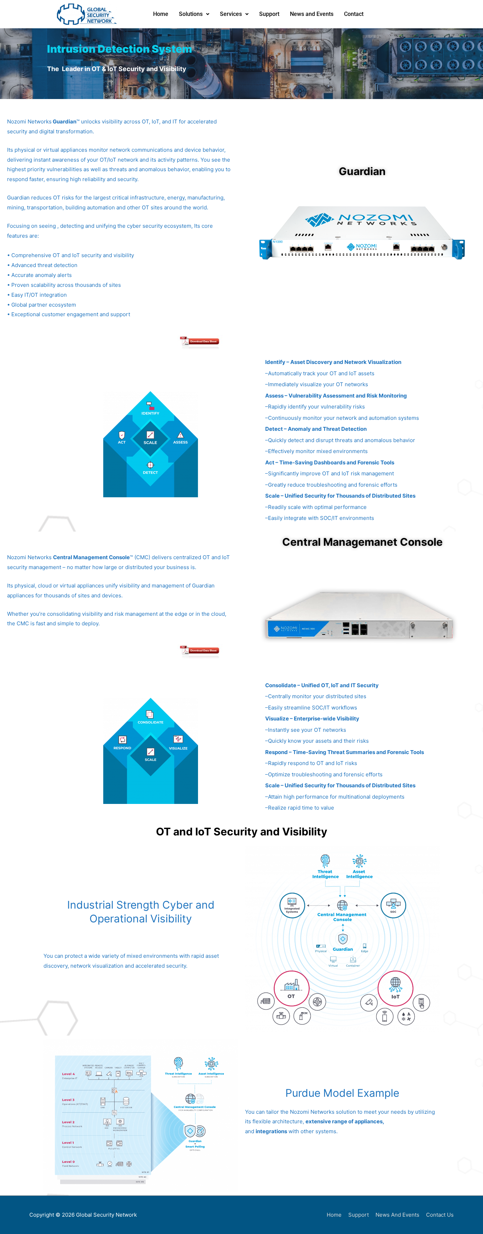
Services (231, 14)
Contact (353, 14)
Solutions (191, 14)
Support (269, 14)
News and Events (311, 14)
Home (160, 14)
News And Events (397, 1214)
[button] (194, 14)
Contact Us (440, 1214)
